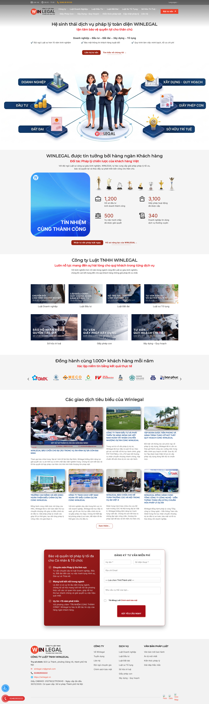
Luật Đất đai (124, 660)
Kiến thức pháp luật (112, 14)
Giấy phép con (125, 673)
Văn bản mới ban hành (154, 652)
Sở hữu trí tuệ (125, 669)
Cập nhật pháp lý (131, 14)
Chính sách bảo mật (129, 600)
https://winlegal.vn (42, 677)
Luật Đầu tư (124, 656)
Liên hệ (144, 14)
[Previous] (28, 379)
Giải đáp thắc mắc (152, 665)
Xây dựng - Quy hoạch (129, 678)
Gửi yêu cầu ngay (131, 613)
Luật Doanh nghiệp (127, 652)
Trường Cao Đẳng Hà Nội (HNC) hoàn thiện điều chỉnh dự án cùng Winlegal (47, 497)
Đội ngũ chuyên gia (102, 665)
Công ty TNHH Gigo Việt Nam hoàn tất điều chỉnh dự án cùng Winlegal (83, 497)
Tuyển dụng (99, 656)
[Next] (180, 379)
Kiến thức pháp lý (152, 660)
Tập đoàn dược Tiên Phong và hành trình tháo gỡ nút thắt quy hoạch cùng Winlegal (160, 435)
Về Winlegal (99, 652)
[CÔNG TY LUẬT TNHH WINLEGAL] (43, 11)
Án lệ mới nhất (150, 656)
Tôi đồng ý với (123, 600)
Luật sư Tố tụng (126, 665)
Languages (173, 2)
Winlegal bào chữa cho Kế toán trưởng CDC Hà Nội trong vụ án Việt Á (123, 497)
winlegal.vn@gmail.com (45, 669)
